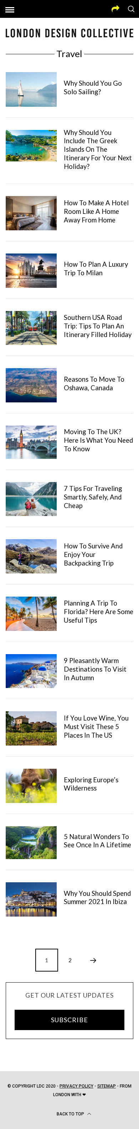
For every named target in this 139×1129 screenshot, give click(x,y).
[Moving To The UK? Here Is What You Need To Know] (31, 442)
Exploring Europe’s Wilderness (91, 784)
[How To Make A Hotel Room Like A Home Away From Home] (31, 213)
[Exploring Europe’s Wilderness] (31, 786)
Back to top (71, 1114)
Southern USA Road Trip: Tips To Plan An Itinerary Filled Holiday (98, 325)
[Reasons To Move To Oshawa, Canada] (31, 385)
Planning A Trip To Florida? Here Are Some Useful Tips (98, 611)
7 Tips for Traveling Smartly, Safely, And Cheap (93, 497)
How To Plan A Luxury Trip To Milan (96, 268)
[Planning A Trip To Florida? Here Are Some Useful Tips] (31, 614)
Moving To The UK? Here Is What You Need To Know (98, 440)
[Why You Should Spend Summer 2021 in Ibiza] (31, 899)
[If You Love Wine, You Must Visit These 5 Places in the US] (31, 728)
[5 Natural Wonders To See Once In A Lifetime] (31, 842)
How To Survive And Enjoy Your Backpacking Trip (93, 554)
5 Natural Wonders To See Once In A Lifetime (97, 841)
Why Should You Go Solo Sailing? (93, 87)
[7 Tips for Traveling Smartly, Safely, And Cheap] (31, 499)
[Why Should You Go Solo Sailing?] (31, 89)
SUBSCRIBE (69, 1020)
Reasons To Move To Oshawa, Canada (94, 383)
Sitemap (106, 1086)
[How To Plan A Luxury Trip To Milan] (31, 271)
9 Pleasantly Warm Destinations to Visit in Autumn (95, 669)
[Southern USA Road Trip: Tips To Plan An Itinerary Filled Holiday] (31, 328)
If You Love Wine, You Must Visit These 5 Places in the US (96, 726)
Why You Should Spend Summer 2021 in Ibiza (97, 897)
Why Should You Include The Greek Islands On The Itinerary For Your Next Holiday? (98, 150)
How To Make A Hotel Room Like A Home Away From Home (96, 211)
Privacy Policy (76, 1086)
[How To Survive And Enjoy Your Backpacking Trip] (31, 556)
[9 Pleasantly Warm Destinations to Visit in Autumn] (31, 671)
